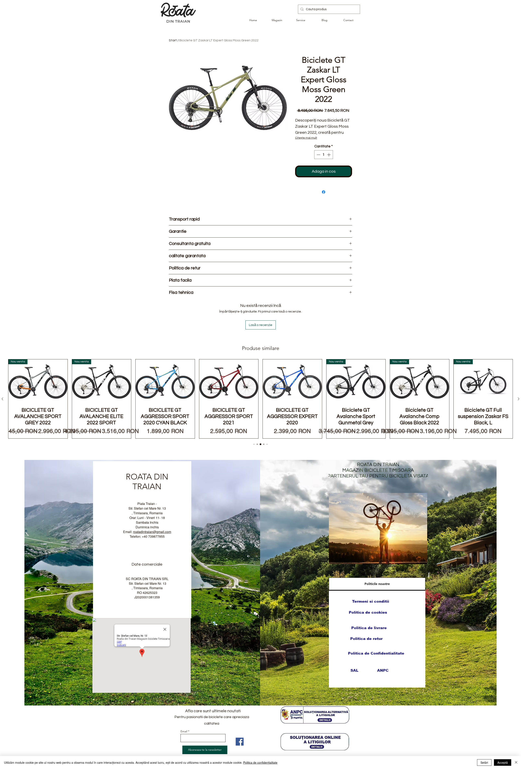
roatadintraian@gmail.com (152, 531)
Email (184, 731)
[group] (260, 399)
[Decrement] (318, 154)
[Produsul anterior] (2, 398)
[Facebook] (240, 742)
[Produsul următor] (518, 398)
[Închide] (516, 762)
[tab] (377, 584)
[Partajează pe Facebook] (323, 192)
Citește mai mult (306, 137)
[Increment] (329, 154)
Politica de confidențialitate (260, 762)
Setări (484, 762)
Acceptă (502, 762)
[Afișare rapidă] (165, 381)
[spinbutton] (323, 154)
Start (173, 40)
